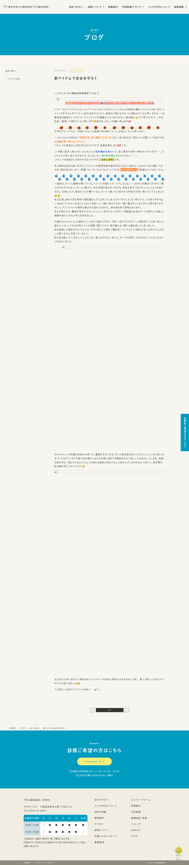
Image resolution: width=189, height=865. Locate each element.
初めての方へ (76, 6)
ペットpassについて (94, 761)
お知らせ (135, 830)
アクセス (98, 824)
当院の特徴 (100, 811)
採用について (101, 830)
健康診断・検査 (139, 817)
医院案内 (99, 817)
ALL (110, 710)
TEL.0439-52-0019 (35, 810)
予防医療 (136, 811)
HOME (27, 862)
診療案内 (113, 6)
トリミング (136, 824)
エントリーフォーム (140, 799)
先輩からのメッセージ (105, 836)
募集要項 (99, 842)
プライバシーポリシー (45, 862)
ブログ (134, 836)
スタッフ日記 (14, 78)
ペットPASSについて (159, 6)
